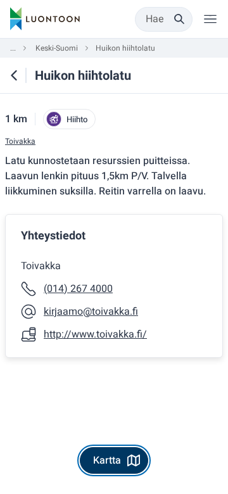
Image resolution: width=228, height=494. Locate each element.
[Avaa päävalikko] (210, 19)
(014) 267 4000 (78, 288)
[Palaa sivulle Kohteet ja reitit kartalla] (14, 75)
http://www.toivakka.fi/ (95, 334)
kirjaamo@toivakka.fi (91, 311)
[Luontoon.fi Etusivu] (45, 19)
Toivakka (20, 141)
